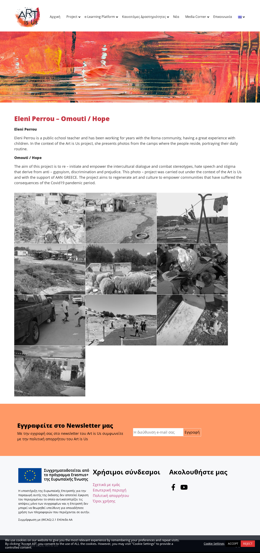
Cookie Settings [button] (214, 543)
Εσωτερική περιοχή (109, 490)
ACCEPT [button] (233, 543)
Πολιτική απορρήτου (111, 495)
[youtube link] (184, 488)
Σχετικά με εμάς (106, 484)
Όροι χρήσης (104, 501)
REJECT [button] (247, 543)
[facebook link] (173, 488)
